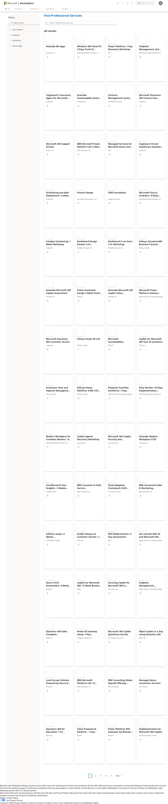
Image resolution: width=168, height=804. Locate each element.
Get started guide (59, 785)
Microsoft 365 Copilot (93, 793)
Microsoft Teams (77, 793)
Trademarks (68, 803)
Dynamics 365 (31, 793)
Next (118, 776)
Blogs (25, 785)
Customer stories (34, 785)
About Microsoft (128, 793)
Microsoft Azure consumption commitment (117, 785)
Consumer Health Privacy (10, 803)
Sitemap (24, 803)
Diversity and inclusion (17, 795)
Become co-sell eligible (97, 788)
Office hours (47, 785)
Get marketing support (17, 788)
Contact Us (32, 803)
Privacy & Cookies (44, 803)
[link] (58, 57)
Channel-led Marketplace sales (150, 788)
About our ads (79, 803)
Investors (3, 795)
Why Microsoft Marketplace (11, 785)
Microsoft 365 (43, 793)
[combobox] (82, 23)
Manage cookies (92, 803)
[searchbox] (26, 23)
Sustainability (42, 795)
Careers (118, 793)
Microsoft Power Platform (59, 793)
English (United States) (9, 798)
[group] (47, 57)
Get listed (4, 788)
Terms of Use (57, 803)
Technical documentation (77, 785)
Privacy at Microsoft (156, 793)
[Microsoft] (10, 3)
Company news (141, 793)
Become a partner (159, 785)
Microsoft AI (5, 793)
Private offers (93, 785)
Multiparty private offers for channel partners (18, 790)
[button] (45, 22)
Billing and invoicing (143, 785)
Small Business (108, 793)
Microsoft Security (17, 793)
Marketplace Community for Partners (122, 788)
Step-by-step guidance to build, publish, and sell (67, 788)
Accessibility (31, 795)
